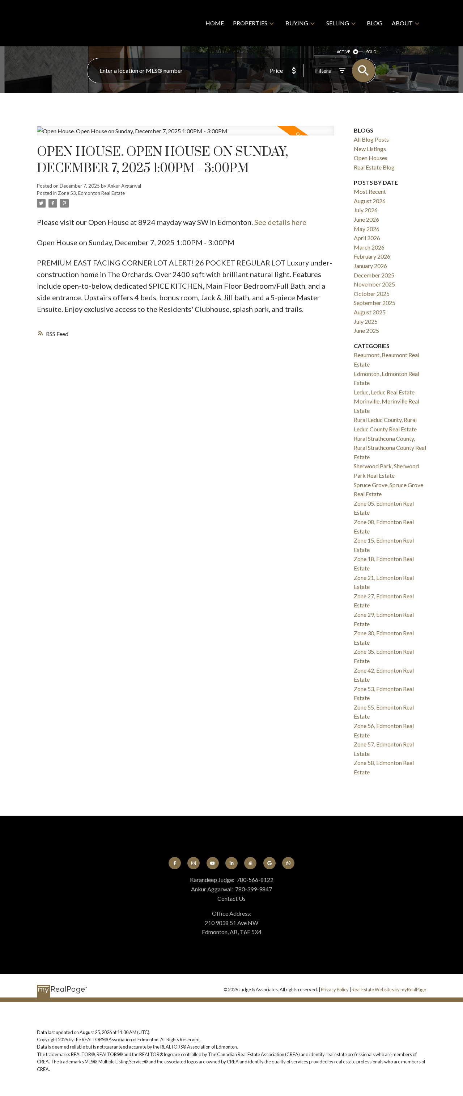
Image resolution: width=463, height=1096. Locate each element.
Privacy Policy (335, 989)
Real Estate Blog (374, 167)
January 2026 (370, 265)
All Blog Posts (371, 139)
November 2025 (374, 284)
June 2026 (366, 219)
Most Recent (370, 191)
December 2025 (374, 275)
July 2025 (366, 321)
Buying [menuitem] (296, 23)
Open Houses (370, 157)
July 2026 (366, 209)
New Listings (370, 148)
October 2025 (372, 293)
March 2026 (369, 247)
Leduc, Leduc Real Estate (384, 392)
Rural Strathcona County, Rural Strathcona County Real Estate (390, 447)
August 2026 (370, 200)
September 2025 (374, 302)
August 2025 (370, 312)
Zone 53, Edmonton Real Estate (91, 193)
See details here (280, 222)
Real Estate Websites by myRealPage (389, 989)
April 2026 (367, 237)
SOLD (371, 51)
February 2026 (372, 256)
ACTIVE (343, 51)
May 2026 (366, 228)
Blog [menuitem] (374, 23)
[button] (175, 863)
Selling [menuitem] (337, 23)
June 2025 (366, 330)
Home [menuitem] (214, 23)
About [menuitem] (402, 23)
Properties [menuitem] (250, 23)
